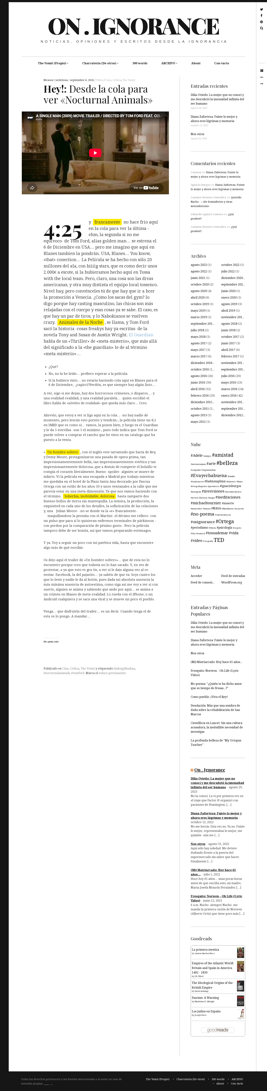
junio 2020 (228, 291)
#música (207, 509)
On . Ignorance (133, 25)
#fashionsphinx (215, 481)
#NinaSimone (228, 509)
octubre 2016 (200, 369)
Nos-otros (197, 134)
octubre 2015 (200, 408)
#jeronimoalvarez (233, 492)
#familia (231, 476)
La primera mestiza (205, 949)
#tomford (77, 673)
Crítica (117, 80)
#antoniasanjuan (198, 464)
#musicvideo (196, 509)
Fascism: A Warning (205, 997)
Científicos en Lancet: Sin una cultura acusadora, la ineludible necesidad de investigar (217, 727)
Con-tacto (221, 63)
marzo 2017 (199, 356)
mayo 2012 (198, 421)
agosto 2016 (199, 376)
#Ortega (225, 521)
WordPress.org (231, 582)
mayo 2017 (198, 350)
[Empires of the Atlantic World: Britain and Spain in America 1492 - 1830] (240, 970)
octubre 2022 (230, 265)
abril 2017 (228, 350)
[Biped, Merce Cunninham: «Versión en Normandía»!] (261, 77)
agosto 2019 (229, 304)
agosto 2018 (229, 323)
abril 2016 (198, 389)
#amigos (207, 456)
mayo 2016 (228, 382)
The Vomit (128, 80)
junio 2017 (228, 343)
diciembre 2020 (232, 278)
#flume (239, 481)
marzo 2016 (229, 389)
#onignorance (203, 522)
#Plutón (212, 528)
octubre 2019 (200, 304)
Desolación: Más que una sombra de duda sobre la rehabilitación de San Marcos (215, 710)
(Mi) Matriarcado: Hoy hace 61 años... (216, 662)
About (196, 63)
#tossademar (217, 533)
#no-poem (239, 509)
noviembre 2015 (232, 402)
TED (219, 540)
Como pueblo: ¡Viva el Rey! (209, 697)
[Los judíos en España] (240, 1019)
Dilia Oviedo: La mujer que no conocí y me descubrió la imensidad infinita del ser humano (217, 99)
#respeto (237, 528)
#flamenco (231, 481)
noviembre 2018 (232, 317)
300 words (139, 63)
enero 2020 (229, 297)
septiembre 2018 (202, 323)
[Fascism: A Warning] (240, 1005)
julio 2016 (228, 376)
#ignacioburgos (230, 486)
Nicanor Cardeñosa (56, 80)
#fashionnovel (197, 481)
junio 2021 (198, 278)
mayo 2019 (198, 310)
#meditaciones (227, 497)
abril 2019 (228, 310)
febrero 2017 (230, 356)
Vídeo (100, 80)
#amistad (222, 455)
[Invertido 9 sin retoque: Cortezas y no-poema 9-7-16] (261, 84)
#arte (211, 463)
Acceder (196, 576)
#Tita (193, 533)
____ (46, 1083)
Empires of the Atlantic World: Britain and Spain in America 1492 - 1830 (213, 968)
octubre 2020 (200, 284)
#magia (211, 498)
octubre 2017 (230, 336)
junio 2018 (228, 330)
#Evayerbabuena (209, 475)
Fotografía (208, 541)
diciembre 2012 (232, 415)
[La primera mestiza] (240, 957)
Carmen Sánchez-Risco (205, 953)
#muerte (228, 503)
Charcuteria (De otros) (99, 63)
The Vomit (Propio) (52, 63)
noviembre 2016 (232, 363)
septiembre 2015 (232, 408)
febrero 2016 (200, 395)
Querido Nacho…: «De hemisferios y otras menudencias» (216, 202)
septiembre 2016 (232, 369)
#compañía (196, 470)
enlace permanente (112, 673)
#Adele (197, 455)
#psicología (224, 527)
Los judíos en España (206, 1011)
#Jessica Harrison (199, 498)
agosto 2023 (199, 265)
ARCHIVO (168, 63)
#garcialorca (213, 486)
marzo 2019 (199, 317)
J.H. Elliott (199, 976)
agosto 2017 (199, 343)
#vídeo (196, 540)
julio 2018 (197, 330)
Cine (108, 80)
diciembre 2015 (201, 402)
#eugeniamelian (208, 470)
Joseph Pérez (201, 1015)
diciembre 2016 (201, 363)
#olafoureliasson (223, 515)
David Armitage (202, 991)
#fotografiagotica (199, 486)
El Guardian (140, 334)
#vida (233, 533)
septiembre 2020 (232, 284)
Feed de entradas (233, 576)
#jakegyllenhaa (124, 668)
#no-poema (202, 514)
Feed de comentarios (205, 582)
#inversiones (213, 491)
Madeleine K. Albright (204, 1002)
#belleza (227, 463)
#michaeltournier (206, 503)
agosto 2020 (199, 291)
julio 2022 (228, 271)
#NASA (216, 508)
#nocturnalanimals (57, 673)
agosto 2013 (199, 415)
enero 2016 (229, 395)
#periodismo (199, 527)
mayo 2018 (198, 336)
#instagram (196, 492)
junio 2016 (198, 382)
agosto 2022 (199, 271)
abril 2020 (198, 297)
